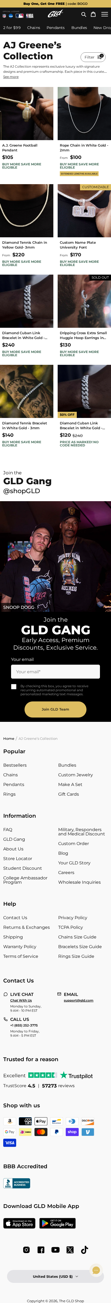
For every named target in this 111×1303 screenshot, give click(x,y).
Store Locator (17, 858)
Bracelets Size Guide (80, 946)
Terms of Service (20, 956)
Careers (66, 872)
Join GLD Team (55, 709)
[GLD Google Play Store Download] (57, 1224)
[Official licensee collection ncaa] (11, 16)
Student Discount (22, 868)
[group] (55, 4)
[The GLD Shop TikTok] (84, 1250)
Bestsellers (15, 765)
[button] (83, 14)
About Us (13, 848)
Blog (63, 853)
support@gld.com (78, 1000)
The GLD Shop (71, 1301)
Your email (22, 659)
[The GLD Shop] (55, 16)
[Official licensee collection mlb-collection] (19, 16)
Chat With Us (21, 1000)
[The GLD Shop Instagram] (26, 1250)
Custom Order (73, 843)
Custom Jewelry (75, 774)
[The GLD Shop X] (70, 1250)
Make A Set (70, 784)
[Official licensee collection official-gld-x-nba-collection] (30, 16)
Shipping (13, 937)
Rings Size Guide (76, 956)
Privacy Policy (72, 917)
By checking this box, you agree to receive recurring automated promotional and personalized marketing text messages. (54, 690)
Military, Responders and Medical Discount (81, 831)
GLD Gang (14, 839)
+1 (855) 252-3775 (24, 1025)
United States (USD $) (53, 1276)
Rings (9, 794)
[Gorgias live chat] (96, 1270)
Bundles (67, 765)
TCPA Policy (70, 927)
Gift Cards (68, 794)
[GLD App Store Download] (19, 1224)
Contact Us (15, 917)
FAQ (7, 829)
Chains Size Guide (77, 937)
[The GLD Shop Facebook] (41, 1250)
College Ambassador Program (25, 880)
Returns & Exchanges (26, 927)
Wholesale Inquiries (79, 882)
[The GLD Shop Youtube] (55, 1250)
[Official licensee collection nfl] (4, 16)
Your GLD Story (74, 862)
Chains (10, 774)
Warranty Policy (19, 946)
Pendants (13, 784)
